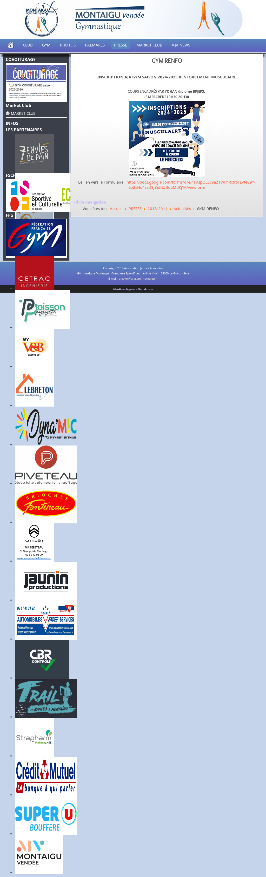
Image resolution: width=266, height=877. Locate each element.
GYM (46, 45)
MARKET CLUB (149, 45)
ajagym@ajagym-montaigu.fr (138, 278)
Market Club (23, 113)
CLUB (28, 45)
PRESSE (120, 45)
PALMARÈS (95, 45)
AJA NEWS (181, 45)
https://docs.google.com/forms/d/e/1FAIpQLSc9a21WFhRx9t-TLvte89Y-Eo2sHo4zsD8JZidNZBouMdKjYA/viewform (191, 184)
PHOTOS (68, 45)
